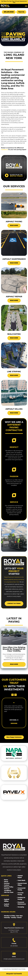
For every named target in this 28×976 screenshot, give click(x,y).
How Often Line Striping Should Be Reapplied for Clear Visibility (14, 649)
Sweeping (21, 907)
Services (6, 883)
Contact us (4, 149)
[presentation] (12, 695)
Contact (6, 885)
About (6, 881)
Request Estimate (14, 974)
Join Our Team (8, 892)
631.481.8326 (9, 12)
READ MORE (14, 664)
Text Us (21, 12)
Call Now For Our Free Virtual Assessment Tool (14, 2)
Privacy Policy (8, 887)
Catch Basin (21, 880)
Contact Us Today (14, 603)
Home (6, 879)
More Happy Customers (14, 737)
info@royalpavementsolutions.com (14, 959)
